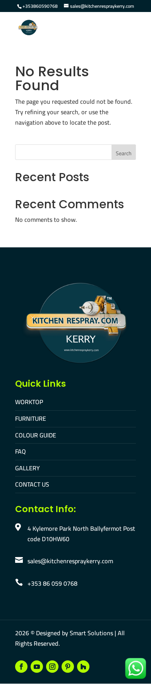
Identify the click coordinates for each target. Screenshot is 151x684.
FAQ (20, 451)
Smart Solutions (91, 633)
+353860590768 (40, 6)
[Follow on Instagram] (52, 666)
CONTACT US (32, 484)
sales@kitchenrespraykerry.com (70, 561)
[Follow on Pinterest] (68, 666)
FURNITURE (30, 418)
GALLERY (27, 468)
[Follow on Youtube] (37, 666)
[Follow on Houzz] (83, 666)
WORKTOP (29, 402)
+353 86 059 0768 (52, 583)
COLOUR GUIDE (35, 435)
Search (124, 153)
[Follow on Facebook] (21, 666)
